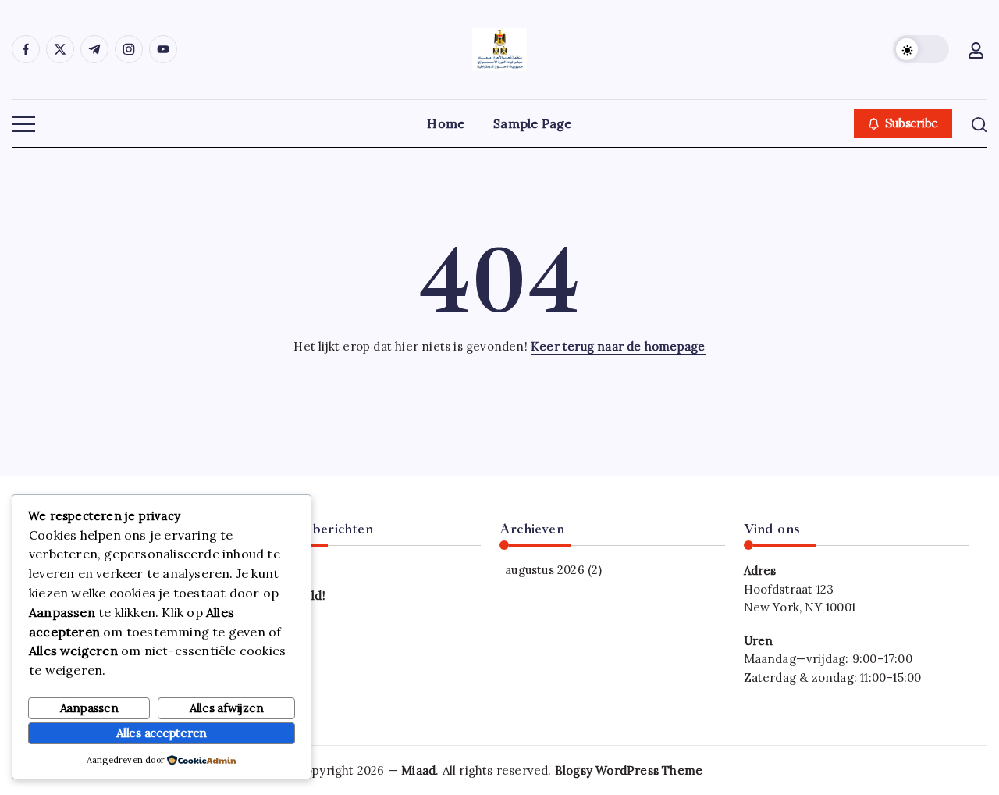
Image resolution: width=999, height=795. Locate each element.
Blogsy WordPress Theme (628, 770)
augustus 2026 (545, 569)
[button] (921, 49)
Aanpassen (89, 708)
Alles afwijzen (227, 708)
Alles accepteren (161, 732)
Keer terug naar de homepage (618, 346)
